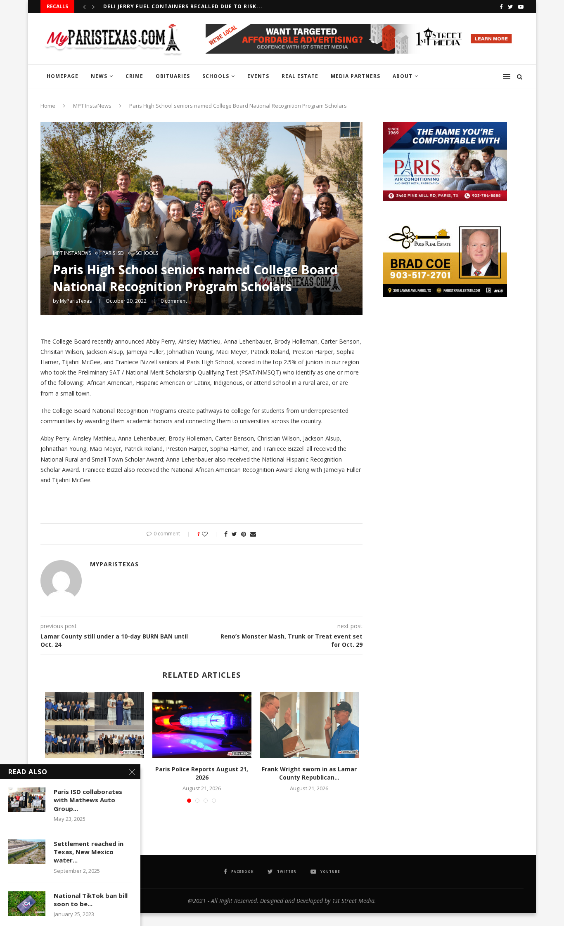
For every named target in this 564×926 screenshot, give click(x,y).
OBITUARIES (173, 76)
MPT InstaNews (92, 105)
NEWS (99, 76)
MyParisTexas (76, 300)
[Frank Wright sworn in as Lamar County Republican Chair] (309, 725)
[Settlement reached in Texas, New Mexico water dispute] (26, 851)
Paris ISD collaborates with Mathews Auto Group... (88, 800)
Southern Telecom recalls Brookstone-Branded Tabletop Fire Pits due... (221, 6)
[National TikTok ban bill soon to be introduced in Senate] (26, 903)
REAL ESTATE (300, 76)
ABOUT (402, 76)
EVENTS (258, 76)
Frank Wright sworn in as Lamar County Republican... (309, 773)
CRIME (134, 76)
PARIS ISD (113, 253)
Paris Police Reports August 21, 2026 (201, 773)
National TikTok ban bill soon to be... (91, 899)
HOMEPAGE (62, 76)
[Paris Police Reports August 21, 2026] (201, 725)
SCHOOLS (215, 76)
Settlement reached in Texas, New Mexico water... (88, 852)
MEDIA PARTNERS (355, 76)
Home (47, 105)
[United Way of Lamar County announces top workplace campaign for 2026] (94, 725)
